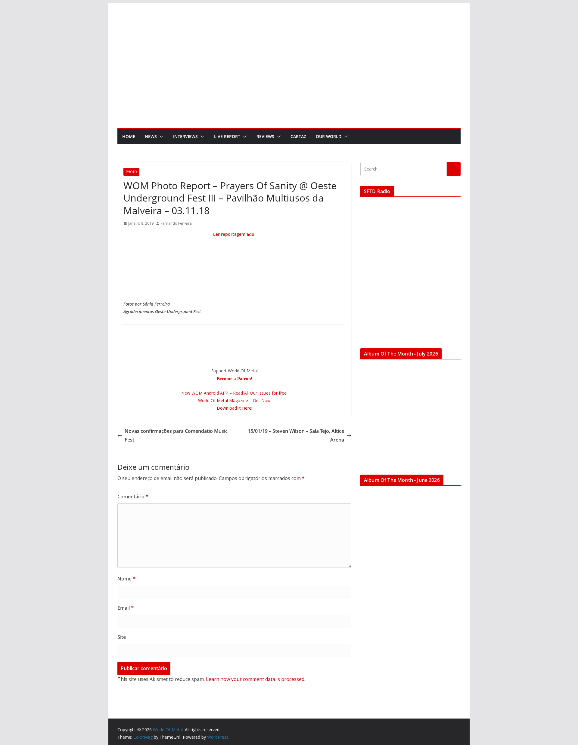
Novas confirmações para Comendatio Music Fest (176, 435)
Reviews (265, 136)
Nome (126, 578)
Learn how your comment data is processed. (255, 679)
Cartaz (298, 136)
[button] (160, 136)
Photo (131, 172)
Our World (328, 136)
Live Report (227, 136)
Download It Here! (234, 408)
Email (125, 608)
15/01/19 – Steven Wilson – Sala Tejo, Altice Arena (296, 435)
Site (121, 637)
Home (128, 136)
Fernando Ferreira (176, 223)
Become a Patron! (234, 378)
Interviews (185, 136)
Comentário (132, 496)
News (151, 136)
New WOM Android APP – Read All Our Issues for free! (234, 393)
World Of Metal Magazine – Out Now (234, 400)
